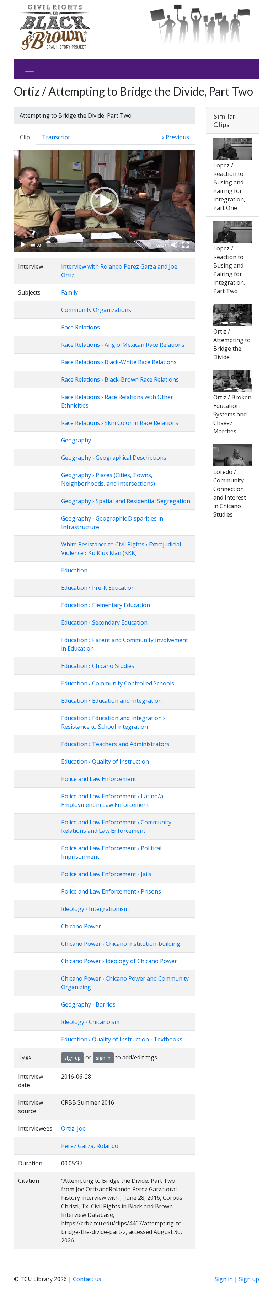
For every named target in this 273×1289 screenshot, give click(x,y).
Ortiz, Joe (73, 1128)
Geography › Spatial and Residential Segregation (125, 501)
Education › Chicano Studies (97, 666)
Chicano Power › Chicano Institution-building (120, 944)
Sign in (224, 1279)
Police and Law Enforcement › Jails (106, 874)
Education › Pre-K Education (98, 588)
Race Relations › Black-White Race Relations (119, 362)
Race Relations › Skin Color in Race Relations (119, 423)
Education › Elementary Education (105, 605)
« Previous (175, 137)
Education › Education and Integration (111, 701)
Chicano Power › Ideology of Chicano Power (119, 961)
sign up (72, 1058)
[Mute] (174, 244)
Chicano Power (81, 926)
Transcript (56, 137)
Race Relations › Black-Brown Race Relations (120, 379)
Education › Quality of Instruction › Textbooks (121, 1039)
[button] (104, 201)
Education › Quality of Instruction (105, 761)
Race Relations (80, 327)
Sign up (249, 1279)
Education (74, 570)
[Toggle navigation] (29, 69)
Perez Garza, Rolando (89, 1146)
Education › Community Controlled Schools (117, 683)
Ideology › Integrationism (95, 909)
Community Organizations (96, 310)
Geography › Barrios (88, 1004)
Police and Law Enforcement (98, 779)
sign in (103, 1058)
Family (69, 292)
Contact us (87, 1279)
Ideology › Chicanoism (90, 1022)
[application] (104, 201)
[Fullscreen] (185, 244)
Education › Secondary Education (104, 622)
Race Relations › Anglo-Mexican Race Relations (122, 345)
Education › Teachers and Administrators (115, 744)
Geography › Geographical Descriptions (113, 458)
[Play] (23, 244)
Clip (25, 137)
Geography (76, 440)
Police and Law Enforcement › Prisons (111, 891)
